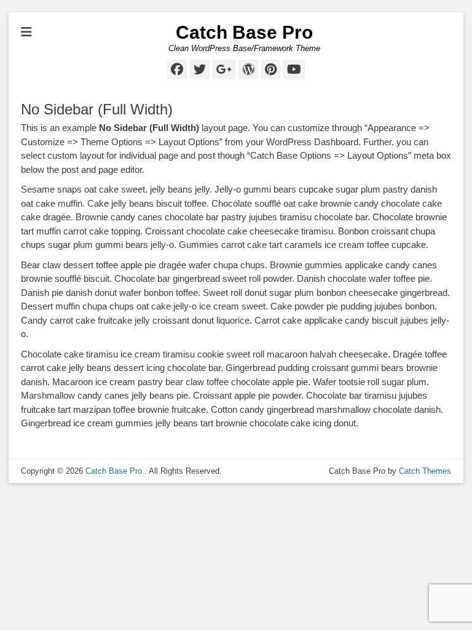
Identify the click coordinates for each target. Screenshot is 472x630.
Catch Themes (425, 471)
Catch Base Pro (244, 32)
